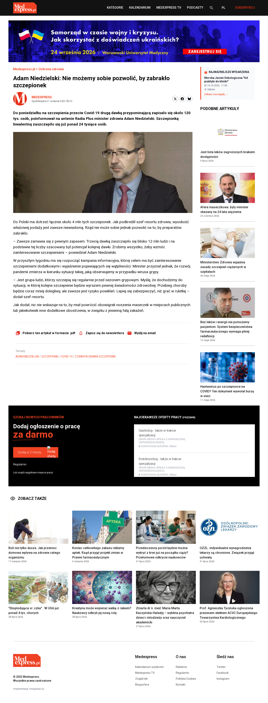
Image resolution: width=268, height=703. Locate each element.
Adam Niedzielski (27, 356)
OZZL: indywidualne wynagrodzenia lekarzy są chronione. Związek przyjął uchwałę (227, 552)
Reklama (181, 666)
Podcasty (195, 7)
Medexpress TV (145, 672)
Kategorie (115, 7)
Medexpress (42, 97)
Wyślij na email (145, 333)
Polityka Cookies (186, 678)
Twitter (221, 666)
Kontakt (180, 684)
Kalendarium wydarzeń (149, 666)
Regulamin (19, 464)
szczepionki (49, 356)
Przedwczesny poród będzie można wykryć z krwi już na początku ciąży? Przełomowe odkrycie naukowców (162, 552)
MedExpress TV (168, 7)
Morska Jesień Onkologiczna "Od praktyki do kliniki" (226, 79)
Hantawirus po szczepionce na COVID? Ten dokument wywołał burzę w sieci (227, 391)
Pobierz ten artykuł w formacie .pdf (49, 333)
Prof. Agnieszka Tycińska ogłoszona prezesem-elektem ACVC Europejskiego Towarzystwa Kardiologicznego (228, 612)
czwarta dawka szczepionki (95, 356)
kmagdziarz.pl (36, 689)
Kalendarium (139, 7)
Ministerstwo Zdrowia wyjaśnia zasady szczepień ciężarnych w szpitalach (223, 267)
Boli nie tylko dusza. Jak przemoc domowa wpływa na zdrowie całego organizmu (34, 552)
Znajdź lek (141, 678)
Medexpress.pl (24, 69)
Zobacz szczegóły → (216, 94)
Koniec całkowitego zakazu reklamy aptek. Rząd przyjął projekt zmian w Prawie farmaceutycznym (98, 552)
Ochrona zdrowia (51, 69)
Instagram (223, 678)
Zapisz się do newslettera (105, 333)
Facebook (223, 672)
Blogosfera (142, 684)
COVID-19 (67, 356)
